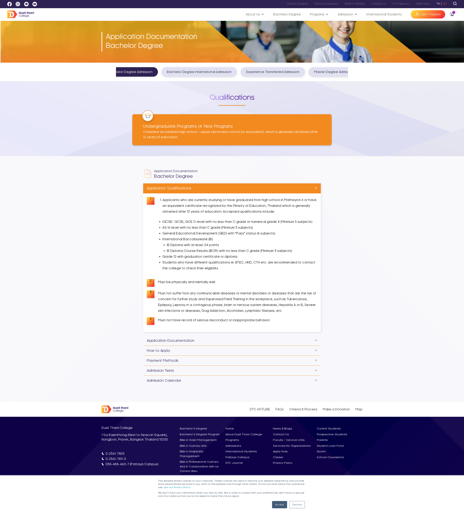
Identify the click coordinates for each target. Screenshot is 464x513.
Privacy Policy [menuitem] (282, 462)
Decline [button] (297, 504)
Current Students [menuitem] (329, 428)
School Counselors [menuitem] (330, 457)
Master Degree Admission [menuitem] (334, 72)
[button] (255, 14)
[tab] (455, 3)
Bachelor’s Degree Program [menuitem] (200, 434)
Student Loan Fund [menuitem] (330, 445)
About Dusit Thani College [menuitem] (243, 434)
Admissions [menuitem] (233, 445)
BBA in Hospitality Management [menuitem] (191, 453)
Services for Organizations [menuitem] (291, 445)
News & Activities (355, 3)
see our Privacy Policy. (177, 487)
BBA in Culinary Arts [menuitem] (193, 445)
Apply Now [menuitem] (280, 451)
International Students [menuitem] (241, 451)
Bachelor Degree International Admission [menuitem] (199, 72)
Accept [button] (279, 504)
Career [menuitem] (278, 457)
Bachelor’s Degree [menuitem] (193, 428)
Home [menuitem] (229, 428)
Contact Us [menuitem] (281, 434)
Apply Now (422, 3)
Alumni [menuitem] (321, 451)
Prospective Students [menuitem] (332, 434)
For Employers (401, 3)
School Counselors (326, 3)
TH (438, 3)
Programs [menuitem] (232, 440)
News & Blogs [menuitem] (282, 428)
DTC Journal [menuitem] (234, 462)
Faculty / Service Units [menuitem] (289, 440)
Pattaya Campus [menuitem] (237, 457)
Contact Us (378, 3)
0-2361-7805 (115, 453)
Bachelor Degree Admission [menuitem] (131, 72)
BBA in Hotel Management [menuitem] (198, 440)
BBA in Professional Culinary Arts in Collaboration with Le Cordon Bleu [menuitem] (199, 466)
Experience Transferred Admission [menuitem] (273, 72)
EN (445, 3)
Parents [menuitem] (322, 440)
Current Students (297, 3)
